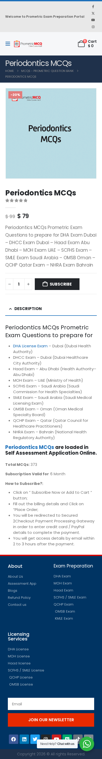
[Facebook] (93, 6)
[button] (9, 43)
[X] (93, 13)
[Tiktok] (78, 739)
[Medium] (67, 739)
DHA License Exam (30, 346)
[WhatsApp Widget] (87, 744)
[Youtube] (93, 20)
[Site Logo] (28, 43)
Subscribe (61, 284)
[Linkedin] (24, 739)
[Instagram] (93, 26)
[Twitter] (35, 739)
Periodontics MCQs (29, 447)
